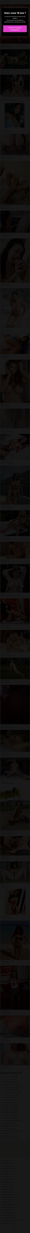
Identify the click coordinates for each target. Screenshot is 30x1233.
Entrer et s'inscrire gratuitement (15, 29)
